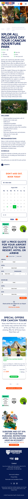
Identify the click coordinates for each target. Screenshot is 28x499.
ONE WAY (19, 256)
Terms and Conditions (14, 474)
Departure (4, 280)
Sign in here (14, 444)
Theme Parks (8, 29)
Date (2, 271)
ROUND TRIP (11, 256)
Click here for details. (14, 307)
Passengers (17, 271)
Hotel (3, 265)
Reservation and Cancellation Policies (14, 479)
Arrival (3, 259)
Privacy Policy (14, 477)
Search (23, 298)
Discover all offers (14, 388)
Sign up (22, 442)
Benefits (6, 164)
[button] (14, 182)
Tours (2, 29)
